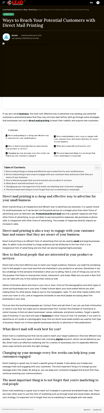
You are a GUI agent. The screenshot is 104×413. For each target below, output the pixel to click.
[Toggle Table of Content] (96, 168)
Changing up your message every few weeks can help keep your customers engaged (27, 154)
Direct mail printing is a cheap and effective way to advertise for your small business (27, 136)
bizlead (15, 35)
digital (59, 339)
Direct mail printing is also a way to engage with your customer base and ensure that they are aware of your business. (76, 139)
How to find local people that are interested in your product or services (27, 147)
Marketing (8, 14)
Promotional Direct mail (48, 214)
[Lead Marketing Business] (16, 2)
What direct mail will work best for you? (73, 146)
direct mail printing (39, 120)
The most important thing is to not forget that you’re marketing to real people (74, 154)
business (24, 114)
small (76, 241)
